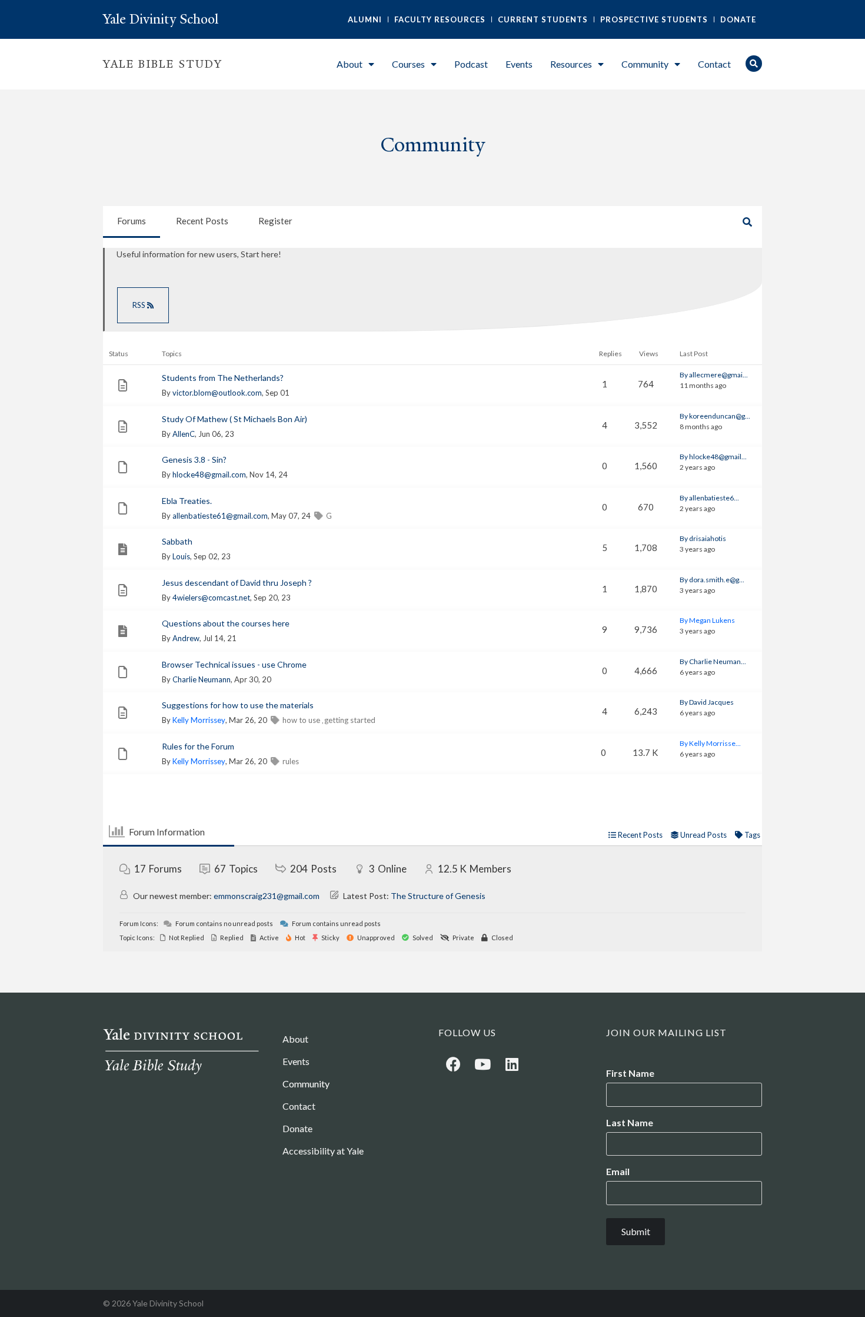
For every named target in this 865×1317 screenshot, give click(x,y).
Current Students (543, 19)
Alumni (365, 19)
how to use (302, 720)
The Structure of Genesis (438, 896)
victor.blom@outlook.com (217, 392)
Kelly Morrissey (198, 720)
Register (275, 220)
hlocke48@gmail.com (209, 474)
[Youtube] (482, 1064)
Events (519, 63)
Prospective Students (654, 19)
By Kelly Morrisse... (710, 743)
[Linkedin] (512, 1064)
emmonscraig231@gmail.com (267, 896)
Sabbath (177, 541)
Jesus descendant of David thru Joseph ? (237, 583)
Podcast (471, 63)
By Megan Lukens (707, 620)
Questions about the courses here (226, 623)
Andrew (185, 638)
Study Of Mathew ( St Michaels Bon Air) (234, 419)
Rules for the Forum (198, 746)
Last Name (629, 1122)
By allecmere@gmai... (714, 374)
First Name (630, 1073)
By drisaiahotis (703, 538)
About (349, 63)
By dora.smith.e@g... (712, 579)
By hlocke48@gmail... (713, 456)
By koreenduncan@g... (715, 416)
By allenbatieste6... (709, 497)
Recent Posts (202, 220)
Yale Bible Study (162, 64)
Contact (714, 63)
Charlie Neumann (201, 679)
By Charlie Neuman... (713, 661)
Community (644, 63)
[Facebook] (453, 1064)
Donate (738, 19)
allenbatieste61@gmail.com (220, 515)
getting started (349, 720)
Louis (181, 556)
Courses (408, 63)
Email (618, 1171)
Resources (571, 63)
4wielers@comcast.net (211, 597)
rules (290, 761)
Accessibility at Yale (323, 1150)
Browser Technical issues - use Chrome (234, 664)
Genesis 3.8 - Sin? (194, 460)
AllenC (183, 434)
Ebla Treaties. (187, 501)
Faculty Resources (439, 19)
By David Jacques (707, 702)
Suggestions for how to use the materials (238, 705)
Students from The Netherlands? (223, 378)
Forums (131, 220)
